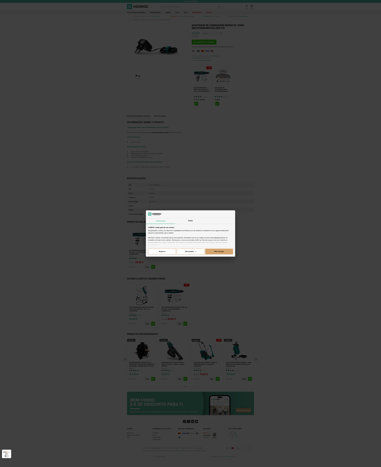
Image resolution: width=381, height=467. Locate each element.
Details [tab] (190, 220)
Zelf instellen (189, 251)
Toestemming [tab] (160, 221)
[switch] (7, 456)
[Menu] (10, 451)
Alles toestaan (219, 251)
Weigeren (162, 251)
